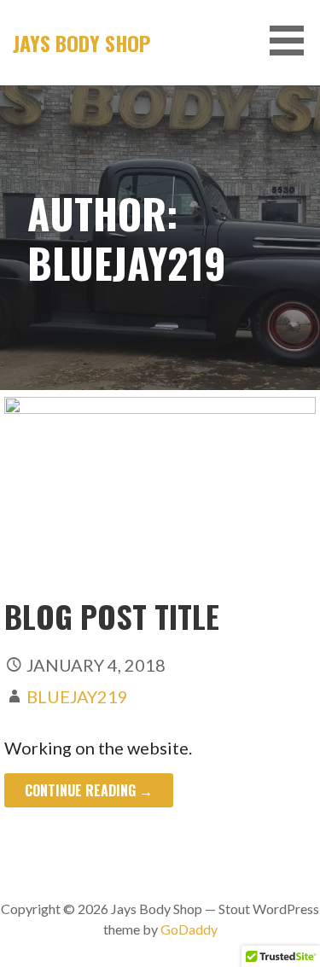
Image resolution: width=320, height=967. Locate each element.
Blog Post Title (111, 615)
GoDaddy (189, 929)
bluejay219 (77, 696)
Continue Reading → (89, 790)
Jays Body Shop (81, 42)
